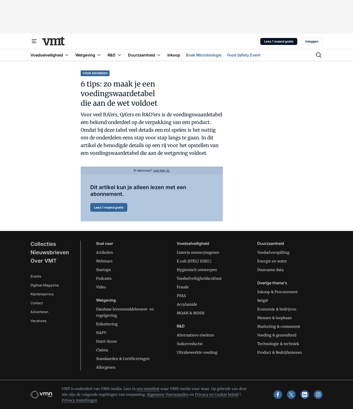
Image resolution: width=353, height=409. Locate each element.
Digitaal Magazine (44, 285)
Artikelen (104, 252)
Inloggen (311, 41)
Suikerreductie (190, 343)
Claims (102, 350)
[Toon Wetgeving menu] (99, 55)
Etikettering (107, 324)
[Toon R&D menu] (119, 55)
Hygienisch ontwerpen (197, 269)
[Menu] (34, 41)
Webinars (104, 261)
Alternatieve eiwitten (195, 335)
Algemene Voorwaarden (168, 394)
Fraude (183, 287)
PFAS (181, 295)
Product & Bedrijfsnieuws (279, 352)
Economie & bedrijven (276, 309)
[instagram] (318, 394)
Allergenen (106, 367)
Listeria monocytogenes (198, 252)
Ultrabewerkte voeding (197, 352)
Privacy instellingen (79, 400)
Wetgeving (106, 300)
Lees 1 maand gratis (278, 41)
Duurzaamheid (270, 243)
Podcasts (103, 278)
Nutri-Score (106, 341)
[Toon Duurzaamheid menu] (159, 55)
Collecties (43, 244)
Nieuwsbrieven (49, 252)
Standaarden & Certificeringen (123, 358)
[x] (291, 394)
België (262, 300)
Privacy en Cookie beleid (216, 394)
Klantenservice (42, 294)
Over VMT (43, 261)
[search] (319, 55)
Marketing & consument (278, 326)
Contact (36, 303)
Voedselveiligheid (193, 243)
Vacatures (38, 321)
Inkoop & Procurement (277, 292)
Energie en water (272, 261)
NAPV (101, 332)
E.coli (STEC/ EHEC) (194, 261)
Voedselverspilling (273, 252)
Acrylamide (187, 304)
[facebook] (278, 394)
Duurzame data (270, 269)
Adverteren (39, 312)
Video (101, 287)
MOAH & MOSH (190, 313)
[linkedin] (304, 394)
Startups (103, 269)
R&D (181, 326)
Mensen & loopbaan (274, 318)
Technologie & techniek (278, 343)
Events (35, 276)
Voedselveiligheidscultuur (199, 278)
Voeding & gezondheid (276, 335)
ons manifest (148, 388)
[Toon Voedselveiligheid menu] (67, 55)
